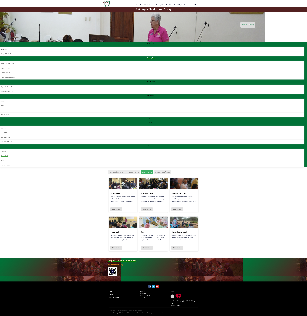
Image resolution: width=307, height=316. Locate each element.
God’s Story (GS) (141, 5)
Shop (185, 5)
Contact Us (142, 297)
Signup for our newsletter (122, 260)
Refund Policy (130, 313)
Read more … (116, 209)
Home (110, 291)
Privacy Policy (140, 313)
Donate (191, 5)
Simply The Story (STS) (156, 5)
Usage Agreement (151, 313)
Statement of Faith (114, 297)
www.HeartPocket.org (176, 305)
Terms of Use (162, 313)
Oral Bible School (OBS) (173, 5)
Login (198, 5)
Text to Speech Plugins (118, 313)
